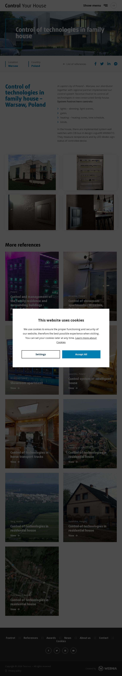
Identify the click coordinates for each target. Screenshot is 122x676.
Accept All (81, 354)
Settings (41, 354)
